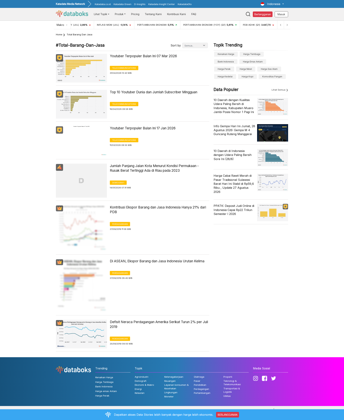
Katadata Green (122, 4)
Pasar (197, 380)
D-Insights (139, 4)
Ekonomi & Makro (144, 384)
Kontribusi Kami (176, 14)
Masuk (281, 14)
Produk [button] (119, 14)
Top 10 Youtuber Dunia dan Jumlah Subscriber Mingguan (153, 92)
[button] (272, 4)
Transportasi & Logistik (231, 390)
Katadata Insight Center (161, 4)
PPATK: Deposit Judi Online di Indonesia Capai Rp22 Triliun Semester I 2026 (234, 210)
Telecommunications (124, 68)
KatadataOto (185, 4)
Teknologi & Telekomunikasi (232, 382)
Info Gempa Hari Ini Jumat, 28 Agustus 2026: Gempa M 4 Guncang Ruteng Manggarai (234, 130)
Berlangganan (262, 14)
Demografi (118, 182)
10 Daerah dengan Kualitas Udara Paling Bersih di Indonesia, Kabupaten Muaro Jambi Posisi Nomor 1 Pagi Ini (234, 106)
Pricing (135, 14)
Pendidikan (200, 384)
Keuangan (170, 380)
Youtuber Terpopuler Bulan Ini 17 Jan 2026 (143, 128)
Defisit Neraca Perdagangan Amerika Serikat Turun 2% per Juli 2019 (159, 324)
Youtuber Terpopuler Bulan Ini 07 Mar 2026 (143, 56)
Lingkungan (170, 392)
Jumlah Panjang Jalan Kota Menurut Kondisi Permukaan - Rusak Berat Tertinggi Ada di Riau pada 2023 (154, 168)
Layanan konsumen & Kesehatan (176, 386)
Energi (138, 389)
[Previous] (280, 25)
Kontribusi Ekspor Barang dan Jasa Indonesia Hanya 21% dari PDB (158, 209)
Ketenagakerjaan (173, 376)
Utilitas (227, 396)
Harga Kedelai (225, 76)
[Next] (287, 25)
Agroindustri (141, 376)
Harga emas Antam (253, 61)
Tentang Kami (153, 14)
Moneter (169, 396)
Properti (227, 376)
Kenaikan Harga (226, 54)
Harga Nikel (246, 69)
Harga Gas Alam (269, 69)
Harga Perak (224, 69)
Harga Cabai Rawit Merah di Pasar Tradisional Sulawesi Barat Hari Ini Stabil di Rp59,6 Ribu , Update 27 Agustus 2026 (234, 184)
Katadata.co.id (103, 4)
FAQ (193, 14)
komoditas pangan (272, 76)
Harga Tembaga (251, 54)
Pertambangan (202, 392)
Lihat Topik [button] (100, 14)
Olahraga (199, 376)
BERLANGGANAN (227, 414)
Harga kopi (247, 76)
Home (59, 34)
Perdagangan (120, 224)
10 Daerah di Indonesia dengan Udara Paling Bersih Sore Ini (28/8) (233, 155)
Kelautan (139, 392)
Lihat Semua (278, 89)
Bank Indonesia (226, 61)
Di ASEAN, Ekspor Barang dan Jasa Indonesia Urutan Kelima (157, 261)
